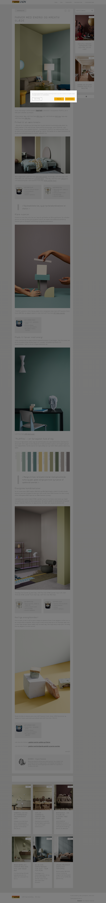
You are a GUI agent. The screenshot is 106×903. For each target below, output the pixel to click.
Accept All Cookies (70, 98)
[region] (53, 96)
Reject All (59, 98)
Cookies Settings (37, 98)
